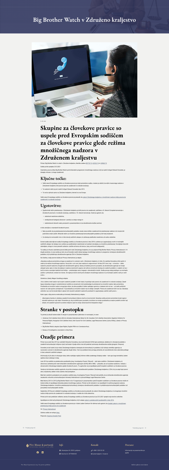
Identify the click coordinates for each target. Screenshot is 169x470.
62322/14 (96, 163)
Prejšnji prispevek (30, 428)
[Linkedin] (42, 452)
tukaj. (58, 412)
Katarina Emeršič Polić (54, 416)
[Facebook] (38, 452)
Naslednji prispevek (138, 428)
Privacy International (49, 409)
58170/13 (89, 163)
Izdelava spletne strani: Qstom (139, 465)
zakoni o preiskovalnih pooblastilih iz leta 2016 (99, 400)
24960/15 (104, 163)
